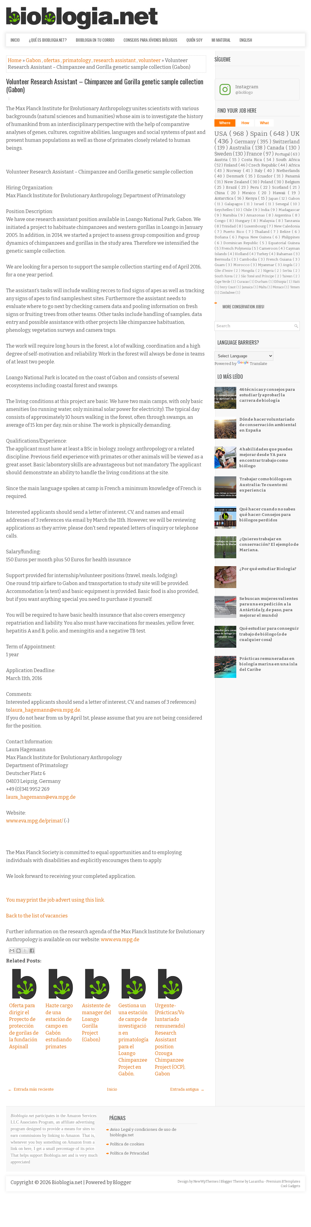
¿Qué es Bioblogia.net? (48, 40)
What (264, 123)
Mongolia (248, 271)
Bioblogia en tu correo (95, 40)
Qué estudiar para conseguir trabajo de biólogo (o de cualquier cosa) (269, 634)
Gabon (34, 60)
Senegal (282, 204)
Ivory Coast (228, 287)
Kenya (251, 198)
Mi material (221, 40)
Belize (286, 232)
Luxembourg (255, 226)
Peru (255, 187)
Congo (220, 221)
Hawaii (280, 193)
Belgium (292, 182)
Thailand (263, 232)
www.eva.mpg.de (120, 939)
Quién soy (194, 40)
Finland (231, 165)
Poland (267, 182)
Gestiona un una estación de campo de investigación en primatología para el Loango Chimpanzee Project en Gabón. (133, 1040)
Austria (221, 159)
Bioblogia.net (67, 1182)
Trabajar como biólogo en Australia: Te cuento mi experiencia (265, 484)
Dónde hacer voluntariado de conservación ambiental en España (267, 425)
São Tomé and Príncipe (258, 276)
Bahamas (284, 254)
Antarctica (224, 198)
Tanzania (292, 221)
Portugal (283, 154)
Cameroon (269, 248)
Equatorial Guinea (283, 243)
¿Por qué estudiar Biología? (267, 568)
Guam (220, 265)
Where (225, 123)
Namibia (230, 215)
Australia (240, 148)
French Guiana (279, 259)
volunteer (150, 60)
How (245, 123)
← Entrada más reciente (31, 1089)
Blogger (122, 1182)
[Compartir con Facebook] (32, 951)
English (246, 40)
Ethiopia (280, 282)
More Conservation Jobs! (243, 306)
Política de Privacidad (129, 1153)
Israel (259, 204)
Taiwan (287, 276)
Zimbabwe (227, 293)
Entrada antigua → (187, 1089)
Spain (259, 134)
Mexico (250, 193)
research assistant (115, 60)
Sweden (223, 154)
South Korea (224, 276)
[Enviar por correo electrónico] (12, 951)
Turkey (263, 254)
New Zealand (237, 182)
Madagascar (289, 210)
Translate (258, 363)
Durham (261, 282)
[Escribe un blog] (18, 951)
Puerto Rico (234, 232)
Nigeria (269, 271)
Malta (263, 287)
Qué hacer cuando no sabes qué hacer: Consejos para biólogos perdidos (267, 514)
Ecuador (265, 176)
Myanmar (266, 265)
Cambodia (248, 259)
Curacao (243, 282)
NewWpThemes (206, 1181)
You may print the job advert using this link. (55, 900)
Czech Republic (263, 165)
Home (15, 60)
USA (221, 134)
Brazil (232, 187)
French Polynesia (236, 248)
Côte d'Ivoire (224, 271)
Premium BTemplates (283, 1181)
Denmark (235, 176)
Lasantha (256, 1181)
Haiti (296, 282)
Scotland (281, 187)
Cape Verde (222, 282)
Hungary (243, 221)
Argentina (283, 215)
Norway (234, 170)
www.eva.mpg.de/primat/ (34, 821)
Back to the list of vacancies (37, 916)
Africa (294, 165)
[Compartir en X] (25, 951)
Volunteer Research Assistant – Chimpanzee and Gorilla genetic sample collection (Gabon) (104, 85)
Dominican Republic (241, 243)
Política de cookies (127, 1144)
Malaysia (267, 221)
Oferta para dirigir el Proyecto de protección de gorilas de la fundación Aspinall (24, 1026)
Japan (274, 198)
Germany (245, 142)
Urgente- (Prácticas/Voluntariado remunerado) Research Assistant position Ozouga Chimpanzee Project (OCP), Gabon (170, 1040)
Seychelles (224, 210)
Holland (242, 254)
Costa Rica (252, 159)
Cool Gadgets (290, 1186)
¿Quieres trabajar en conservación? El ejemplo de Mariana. (269, 544)
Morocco (242, 265)
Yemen (295, 287)
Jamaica (247, 287)
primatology (77, 60)
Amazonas (256, 215)
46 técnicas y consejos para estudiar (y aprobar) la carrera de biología (267, 395)
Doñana (221, 237)
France (255, 154)
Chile (248, 210)
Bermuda (222, 259)
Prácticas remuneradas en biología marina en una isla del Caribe (268, 664)
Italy (259, 170)
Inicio (15, 40)
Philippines (291, 237)
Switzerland (286, 142)
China (220, 193)
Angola (288, 265)
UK (295, 134)
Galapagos (234, 204)
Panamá (292, 176)
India (266, 210)
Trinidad (229, 226)
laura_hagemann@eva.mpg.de (45, 710)
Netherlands (288, 170)
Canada (276, 148)
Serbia (287, 271)
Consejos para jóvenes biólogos (150, 40)
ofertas (52, 60)
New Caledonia (287, 226)
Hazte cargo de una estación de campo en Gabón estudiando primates (59, 1026)
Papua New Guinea (255, 237)
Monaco (278, 287)
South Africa (287, 159)
